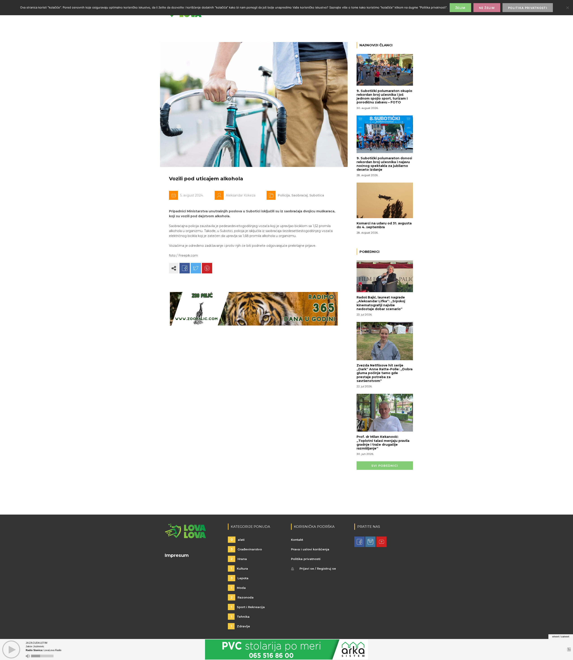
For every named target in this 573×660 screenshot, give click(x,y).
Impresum (177, 555)
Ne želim (487, 8)
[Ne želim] (567, 7)
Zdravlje (240, 626)
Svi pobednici (384, 465)
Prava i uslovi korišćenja (310, 549)
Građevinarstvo (246, 549)
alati (238, 540)
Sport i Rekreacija (248, 607)
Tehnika (240, 617)
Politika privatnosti (306, 559)
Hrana (239, 559)
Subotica (316, 195)
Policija (284, 195)
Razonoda (242, 597)
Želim (460, 8)
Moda (238, 588)
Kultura (239, 568)
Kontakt (297, 539)
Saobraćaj (299, 195)
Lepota (239, 578)
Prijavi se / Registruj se (317, 568)
